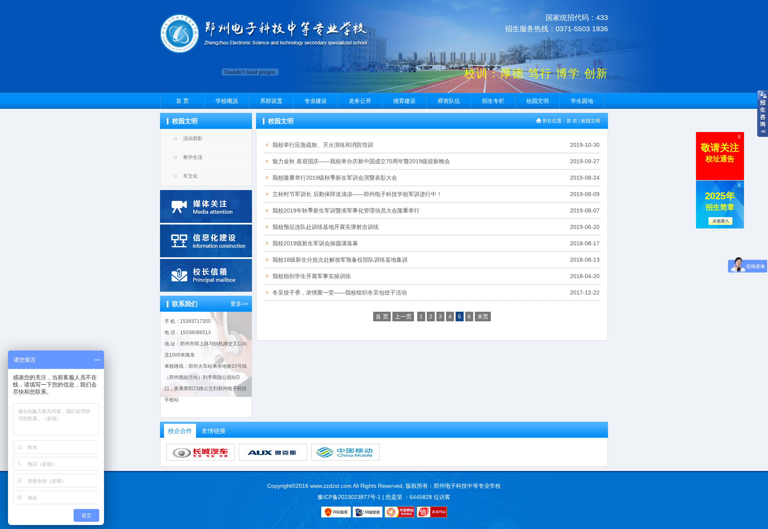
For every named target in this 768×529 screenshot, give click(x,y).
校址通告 (720, 152)
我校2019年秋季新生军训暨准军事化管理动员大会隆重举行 (346, 210)
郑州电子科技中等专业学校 (467, 486)
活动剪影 (192, 138)
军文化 (190, 176)
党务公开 (360, 101)
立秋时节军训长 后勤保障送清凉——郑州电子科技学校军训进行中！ (357, 194)
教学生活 (192, 157)
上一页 (403, 316)
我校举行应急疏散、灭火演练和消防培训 (322, 145)
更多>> (239, 304)
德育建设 (404, 101)
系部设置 (271, 101)
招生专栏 (493, 101)
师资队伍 (449, 101)
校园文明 (537, 101)
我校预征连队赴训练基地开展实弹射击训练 (325, 227)
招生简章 (720, 200)
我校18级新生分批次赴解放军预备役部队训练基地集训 (340, 259)
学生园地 (582, 101)
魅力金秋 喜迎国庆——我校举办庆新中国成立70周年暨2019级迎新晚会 (361, 161)
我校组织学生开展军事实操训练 (311, 276)
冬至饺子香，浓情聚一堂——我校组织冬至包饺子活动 (339, 292)
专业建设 (315, 101)
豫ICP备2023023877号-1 (349, 497)
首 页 (182, 101)
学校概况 (227, 101)
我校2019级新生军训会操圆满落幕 (315, 243)
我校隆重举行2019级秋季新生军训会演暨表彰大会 (334, 177)
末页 (482, 316)
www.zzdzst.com (331, 486)
